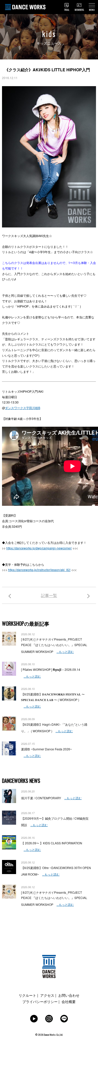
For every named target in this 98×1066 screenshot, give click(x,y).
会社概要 (69, 1001)
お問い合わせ (68, 995)
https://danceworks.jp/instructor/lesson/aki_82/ (39, 570)
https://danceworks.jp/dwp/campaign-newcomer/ (39, 548)
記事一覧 (49, 595)
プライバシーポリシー (40, 1001)
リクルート (27, 995)
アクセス (47, 995)
